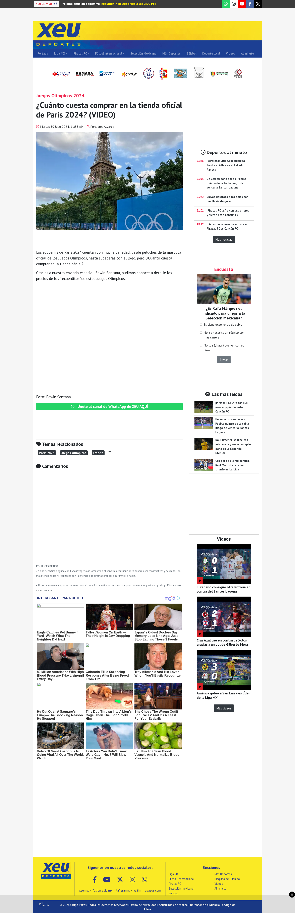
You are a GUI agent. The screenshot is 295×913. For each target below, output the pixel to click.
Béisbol (191, 53)
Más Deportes (171, 53)
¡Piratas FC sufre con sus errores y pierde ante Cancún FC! (231, 407)
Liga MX (59, 53)
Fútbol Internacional (108, 53)
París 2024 (47, 453)
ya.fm (137, 890)
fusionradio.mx (102, 890)
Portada (43, 53)
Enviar (224, 360)
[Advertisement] (109, 519)
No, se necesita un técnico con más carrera (224, 334)
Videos (230, 53)
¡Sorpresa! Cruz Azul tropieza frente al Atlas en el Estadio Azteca (226, 165)
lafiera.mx (123, 890)
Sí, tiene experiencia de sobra (223, 324)
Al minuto (247, 53)
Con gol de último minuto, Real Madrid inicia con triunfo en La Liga (232, 465)
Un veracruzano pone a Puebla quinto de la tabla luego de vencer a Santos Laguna (226, 183)
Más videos (223, 708)
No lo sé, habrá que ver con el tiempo (224, 347)
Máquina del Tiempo (227, 879)
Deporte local (211, 53)
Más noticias (223, 239)
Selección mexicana (181, 888)
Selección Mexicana (143, 53)
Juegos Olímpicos (73, 453)
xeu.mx (84, 890)
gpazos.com (153, 890)
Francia (98, 453)
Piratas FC (80, 53)
